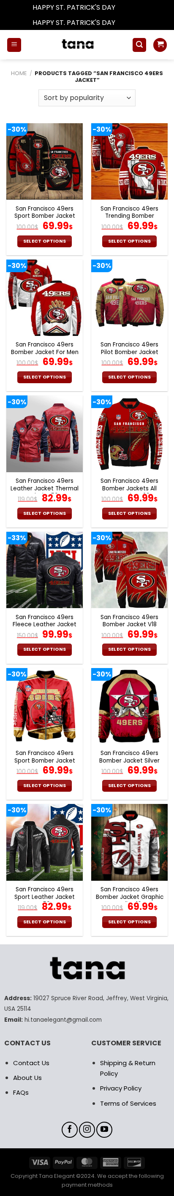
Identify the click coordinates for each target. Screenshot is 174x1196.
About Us (27, 1077)
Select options (44, 241)
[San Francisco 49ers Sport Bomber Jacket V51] (44, 161)
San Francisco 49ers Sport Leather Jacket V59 (44, 897)
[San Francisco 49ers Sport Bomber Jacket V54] (44, 706)
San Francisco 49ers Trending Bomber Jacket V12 (129, 216)
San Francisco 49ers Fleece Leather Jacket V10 (44, 625)
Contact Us (31, 1062)
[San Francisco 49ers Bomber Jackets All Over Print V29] (129, 433)
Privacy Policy (120, 1088)
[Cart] (160, 45)
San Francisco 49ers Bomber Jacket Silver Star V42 (129, 761)
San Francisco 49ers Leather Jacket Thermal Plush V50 (45, 488)
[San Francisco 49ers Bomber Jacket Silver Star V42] (129, 706)
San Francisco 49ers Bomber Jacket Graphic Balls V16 (129, 897)
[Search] (139, 45)
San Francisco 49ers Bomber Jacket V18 (129, 621)
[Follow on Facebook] (70, 1130)
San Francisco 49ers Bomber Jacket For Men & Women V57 (45, 352)
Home (19, 73)
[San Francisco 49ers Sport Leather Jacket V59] (44, 842)
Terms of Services (128, 1103)
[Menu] (14, 45)
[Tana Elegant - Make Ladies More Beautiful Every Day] (76, 45)
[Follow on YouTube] (104, 1130)
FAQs (21, 1092)
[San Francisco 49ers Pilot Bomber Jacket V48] (129, 298)
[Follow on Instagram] (87, 1130)
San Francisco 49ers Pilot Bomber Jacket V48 (129, 352)
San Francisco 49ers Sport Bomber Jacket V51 (44, 216)
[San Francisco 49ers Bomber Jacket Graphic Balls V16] (129, 842)
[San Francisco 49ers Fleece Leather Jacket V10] (44, 570)
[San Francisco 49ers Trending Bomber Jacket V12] (129, 161)
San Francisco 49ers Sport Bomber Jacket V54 (44, 761)
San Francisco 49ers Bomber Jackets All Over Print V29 (129, 488)
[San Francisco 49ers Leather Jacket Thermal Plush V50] (44, 433)
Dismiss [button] (129, 7)
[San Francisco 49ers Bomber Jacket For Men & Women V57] (44, 298)
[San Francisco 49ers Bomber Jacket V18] (129, 570)
